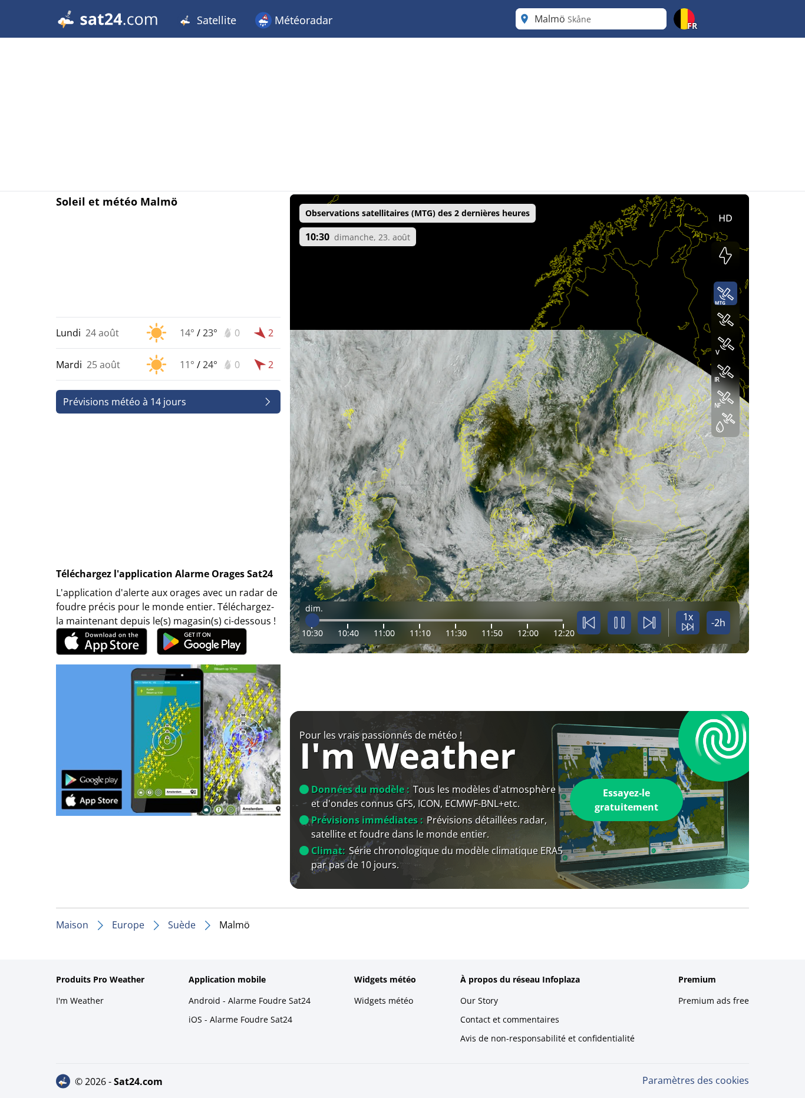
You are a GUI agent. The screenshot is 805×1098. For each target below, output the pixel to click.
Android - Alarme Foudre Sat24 (250, 1000)
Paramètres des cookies (695, 1080)
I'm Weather (80, 1000)
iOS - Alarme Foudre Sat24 (240, 1019)
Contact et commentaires (509, 1019)
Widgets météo (383, 1000)
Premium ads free (713, 1000)
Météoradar (302, 20)
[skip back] (589, 622)
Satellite (215, 20)
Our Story (479, 1000)
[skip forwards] (649, 622)
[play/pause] (619, 622)
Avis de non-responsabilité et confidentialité (547, 1038)
